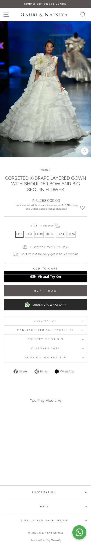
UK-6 (19, 234)
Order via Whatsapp (49, 304)
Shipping (72, 205)
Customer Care (45, 348)
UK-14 (60, 234)
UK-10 (39, 234)
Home (45, 169)
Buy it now (45, 290)
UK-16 (71, 234)
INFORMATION (44, 492)
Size (42, 225)
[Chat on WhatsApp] (79, 532)
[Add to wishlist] (82, 207)
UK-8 (29, 234)
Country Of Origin (46, 339)
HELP (44, 506)
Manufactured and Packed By (45, 330)
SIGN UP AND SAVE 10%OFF (44, 520)
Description (45, 320)
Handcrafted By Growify (45, 540)
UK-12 (49, 234)
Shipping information (45, 357)
